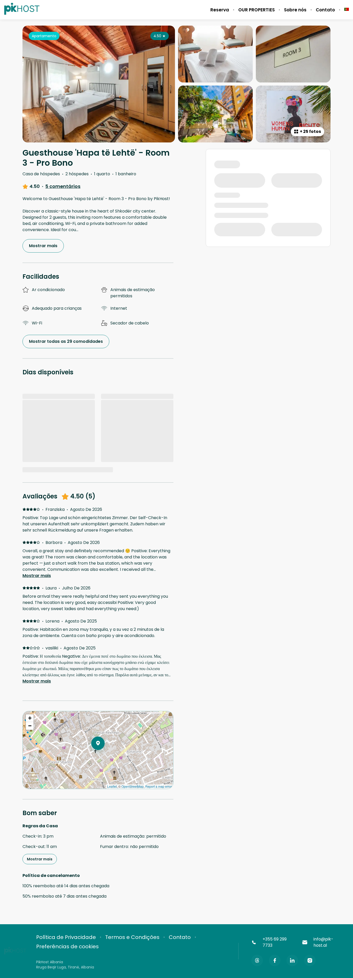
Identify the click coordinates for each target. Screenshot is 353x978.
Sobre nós (295, 9)
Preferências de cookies (67, 946)
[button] (104, 756)
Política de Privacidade (66, 937)
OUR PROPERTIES (256, 9)
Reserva (219, 9)
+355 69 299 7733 (275, 942)
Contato (325, 9)
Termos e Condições (132, 937)
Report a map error (158, 786)
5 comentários (62, 186)
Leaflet (112, 786)
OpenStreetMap (132, 786)
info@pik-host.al (323, 942)
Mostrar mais (36, 576)
